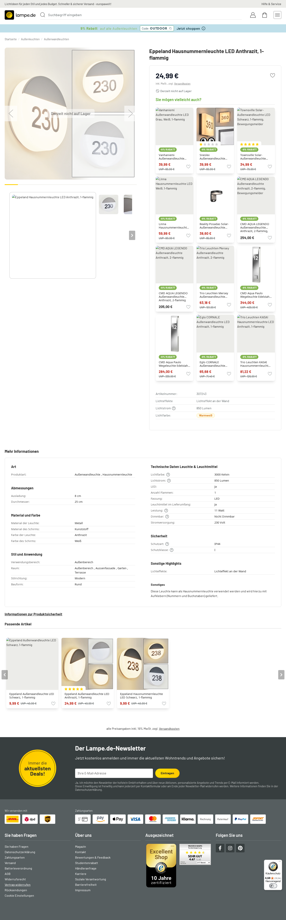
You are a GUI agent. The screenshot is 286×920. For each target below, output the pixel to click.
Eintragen (167, 773)
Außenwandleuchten (56, 39)
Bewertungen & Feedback (93, 857)
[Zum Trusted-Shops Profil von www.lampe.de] (178, 865)
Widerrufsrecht (15, 879)
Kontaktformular (151, 786)
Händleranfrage (86, 868)
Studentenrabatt (86, 863)
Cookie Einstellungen (19, 895)
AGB (8, 873)
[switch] (273, 885)
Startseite (11, 39)
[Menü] (279, 862)
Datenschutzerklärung (88, 789)
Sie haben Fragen (16, 846)
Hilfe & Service (271, 4)
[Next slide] (132, 235)
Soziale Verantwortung (90, 879)
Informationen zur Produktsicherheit (33, 614)
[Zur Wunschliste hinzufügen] (272, 75)
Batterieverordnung (18, 868)
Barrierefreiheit (86, 884)
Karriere (80, 873)
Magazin (80, 846)
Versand (10, 863)
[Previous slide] (9, 235)
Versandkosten (182, 83)
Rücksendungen (16, 890)
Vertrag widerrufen (18, 884)
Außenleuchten (30, 39)
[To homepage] (20, 15)
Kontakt (80, 852)
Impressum (82, 890)
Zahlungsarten (15, 857)
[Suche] (42, 14)
